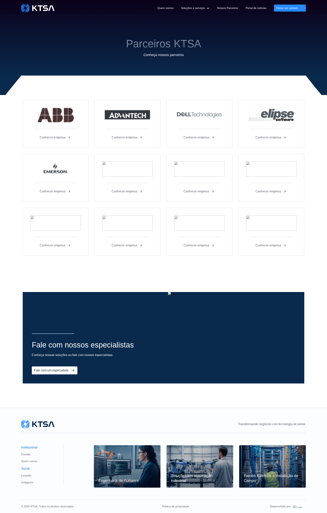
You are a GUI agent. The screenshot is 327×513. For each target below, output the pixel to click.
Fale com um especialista (51, 370)
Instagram (27, 482)
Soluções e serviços (193, 7)
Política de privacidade (175, 506)
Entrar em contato (287, 7)
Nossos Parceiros (227, 7)
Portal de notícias (256, 7)
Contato (26, 454)
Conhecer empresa (52, 137)
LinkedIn (26, 475)
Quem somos (165, 7)
